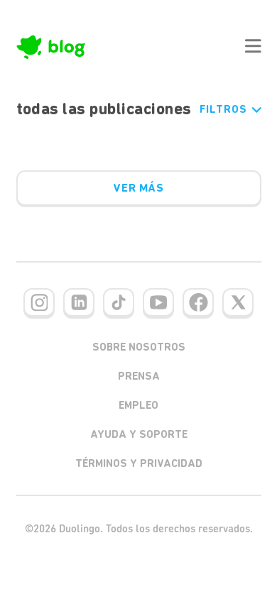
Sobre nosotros (138, 347)
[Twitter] (238, 302)
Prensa (139, 376)
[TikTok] (118, 302)
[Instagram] (39, 302)
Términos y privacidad (138, 463)
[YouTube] (158, 302)
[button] (252, 46)
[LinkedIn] (78, 302)
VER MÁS (138, 187)
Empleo (138, 405)
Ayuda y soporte (139, 434)
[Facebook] (198, 302)
